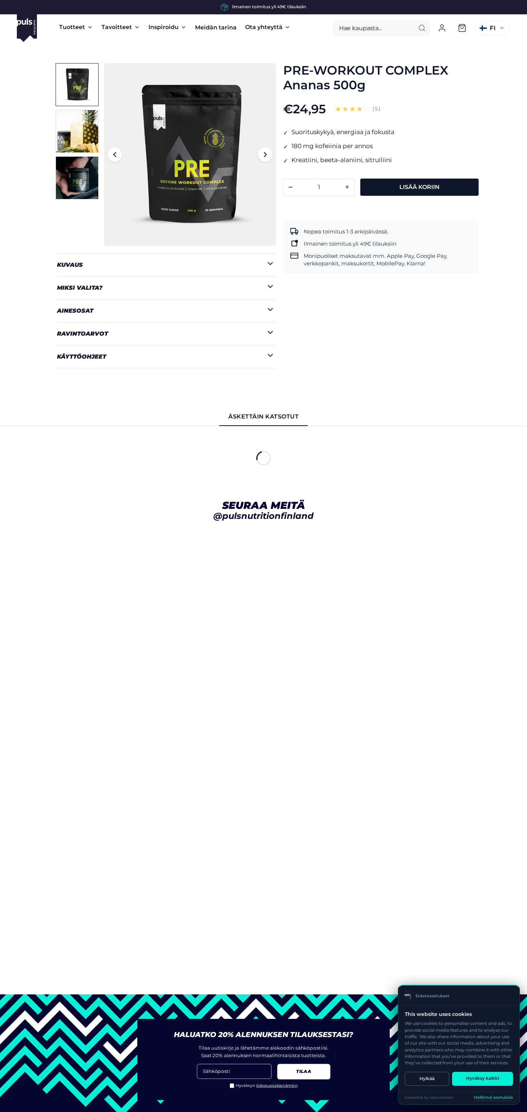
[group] (263, 7)
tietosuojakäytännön (277, 1085)
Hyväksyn (267, 1085)
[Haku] (422, 28)
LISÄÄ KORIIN (419, 187)
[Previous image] (115, 154)
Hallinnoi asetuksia (493, 1097)
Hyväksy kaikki (482, 1078)
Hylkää (427, 1078)
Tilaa (303, 1071)
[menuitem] (76, 27)
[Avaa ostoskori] (462, 28)
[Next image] (265, 154)
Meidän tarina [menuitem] (216, 27)
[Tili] (442, 28)
